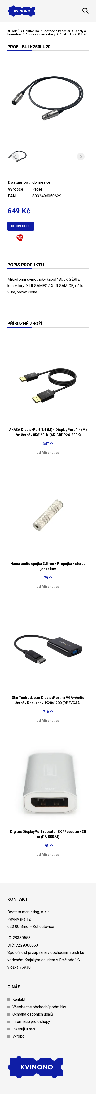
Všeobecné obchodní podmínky (39, 1007)
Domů (15, 31)
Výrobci (18, 1036)
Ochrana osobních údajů (32, 1014)
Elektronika (31, 31)
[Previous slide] (15, 156)
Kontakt (18, 999)
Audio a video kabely (40, 34)
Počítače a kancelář (56, 31)
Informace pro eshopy (31, 1021)
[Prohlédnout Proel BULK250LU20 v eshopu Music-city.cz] (19, 239)
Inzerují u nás (23, 1029)
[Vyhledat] (85, 12)
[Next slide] (81, 156)
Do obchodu (20, 226)
